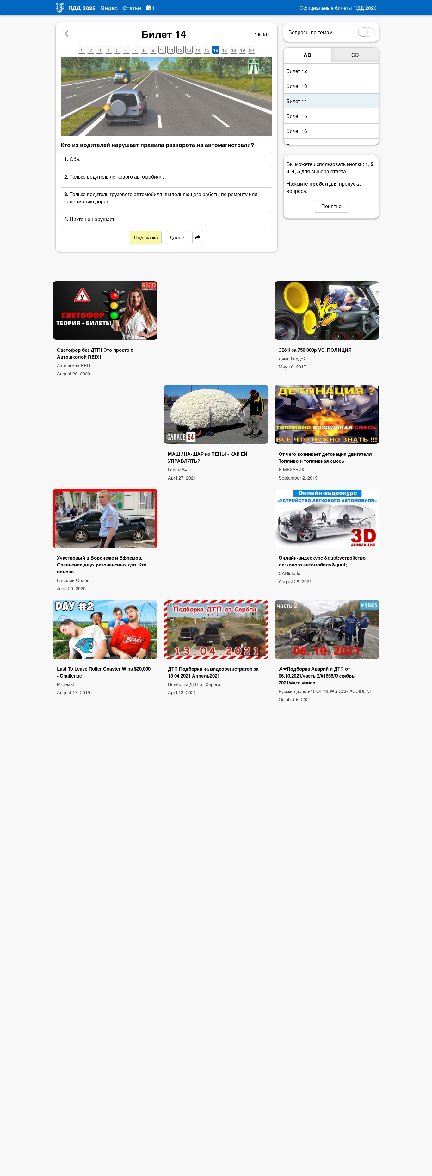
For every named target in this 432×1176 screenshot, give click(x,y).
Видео (109, 8)
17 (224, 50)
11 (171, 50)
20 (251, 50)
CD (355, 55)
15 (206, 50)
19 (242, 50)
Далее (177, 237)
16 (215, 50)
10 (162, 50)
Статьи (132, 8)
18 (233, 50)
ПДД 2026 (82, 8)
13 (188, 50)
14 (198, 50)
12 (179, 50)
